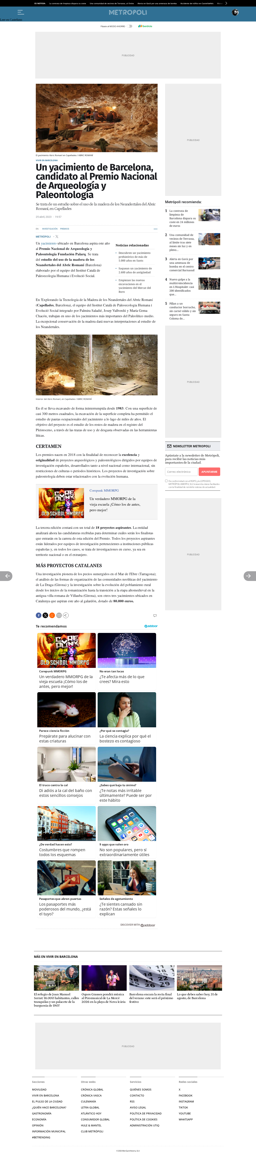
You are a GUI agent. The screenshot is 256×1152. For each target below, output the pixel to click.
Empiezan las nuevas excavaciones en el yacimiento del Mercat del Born (135, 285)
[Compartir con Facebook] (38, 615)
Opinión (37, 1125)
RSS (132, 1101)
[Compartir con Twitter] (45, 615)
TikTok (183, 1107)
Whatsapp (186, 1119)
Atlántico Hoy (91, 1113)
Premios (64, 229)
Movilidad (39, 1089)
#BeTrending (41, 1137)
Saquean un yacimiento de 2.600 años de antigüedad (135, 270)
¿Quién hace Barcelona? (49, 1107)
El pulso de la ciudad (47, 1101)
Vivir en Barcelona (47, 160)
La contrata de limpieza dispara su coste (67, 3)
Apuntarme (209, 471)
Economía (39, 1119)
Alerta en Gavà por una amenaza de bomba (157, 3)
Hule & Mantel (91, 1125)
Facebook (185, 1095)
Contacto (137, 1095)
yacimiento (49, 243)
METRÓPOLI (43, 236)
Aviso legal (138, 1107)
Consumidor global (95, 1119)
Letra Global (90, 1107)
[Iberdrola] (145, 26)
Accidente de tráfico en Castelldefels (196, 3)
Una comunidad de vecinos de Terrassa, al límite (112, 3)
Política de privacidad (146, 1113)
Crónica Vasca (91, 1095)
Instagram (186, 1101)
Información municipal (49, 1131)
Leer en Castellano (11, 19)
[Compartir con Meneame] (52, 615)
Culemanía (88, 1101)
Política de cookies (143, 1119)
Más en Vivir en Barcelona (56, 957)
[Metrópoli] (128, 12)
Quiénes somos (140, 1089)
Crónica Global (92, 1089)
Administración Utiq (144, 1125)
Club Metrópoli (92, 1131)
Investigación (50, 229)
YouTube (185, 1113)
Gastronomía (41, 1113)
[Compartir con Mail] (59, 615)
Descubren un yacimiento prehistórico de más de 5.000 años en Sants (134, 256)
